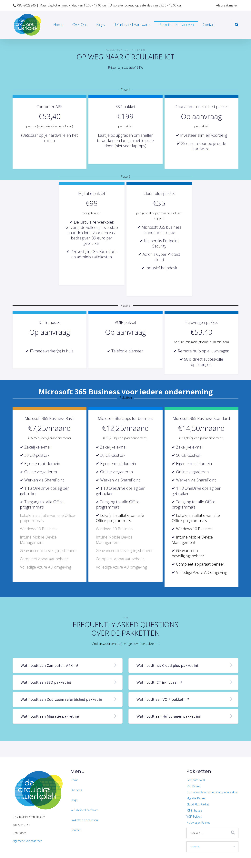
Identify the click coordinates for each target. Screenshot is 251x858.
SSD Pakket (193, 786)
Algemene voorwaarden (27, 841)
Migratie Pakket (196, 798)
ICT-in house (194, 810)
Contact (209, 24)
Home (58, 24)
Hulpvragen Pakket (198, 822)
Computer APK (195, 780)
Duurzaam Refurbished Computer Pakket (212, 792)
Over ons (79, 24)
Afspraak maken (227, 5)
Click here (49, 133)
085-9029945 (26, 5)
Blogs (100, 24)
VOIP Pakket (194, 816)
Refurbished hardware (131, 24)
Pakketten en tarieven (176, 24)
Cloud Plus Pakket (197, 804)
